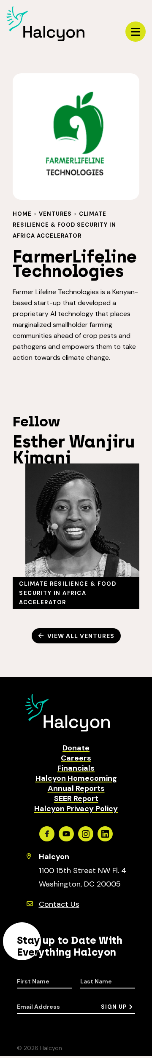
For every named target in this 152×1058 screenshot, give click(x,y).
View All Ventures (80, 636)
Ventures (55, 213)
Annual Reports (76, 788)
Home (22, 213)
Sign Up (114, 1006)
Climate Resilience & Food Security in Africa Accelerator (64, 224)
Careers (76, 758)
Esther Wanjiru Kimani (74, 450)
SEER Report (76, 798)
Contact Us (59, 904)
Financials (76, 768)
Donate (76, 748)
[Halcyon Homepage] (45, 38)
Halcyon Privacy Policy (76, 809)
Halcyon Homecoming (76, 778)
